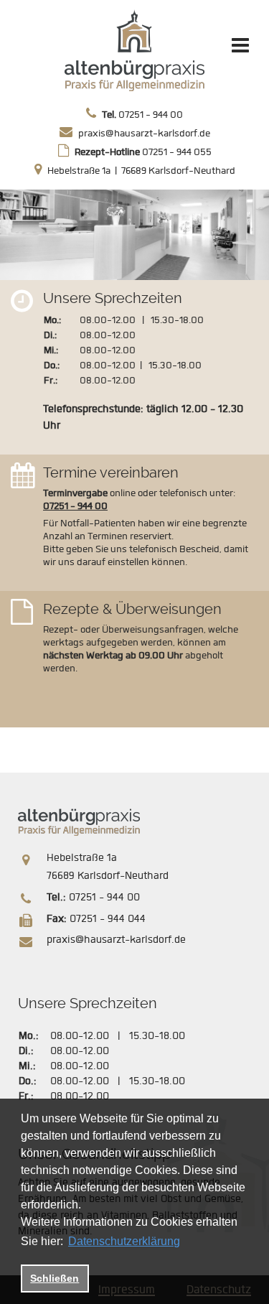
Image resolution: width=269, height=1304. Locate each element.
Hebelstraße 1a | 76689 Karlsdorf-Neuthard (141, 170)
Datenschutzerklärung (124, 1241)
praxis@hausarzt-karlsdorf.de (144, 133)
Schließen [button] (54, 1278)
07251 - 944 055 (143, 152)
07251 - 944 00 (142, 114)
